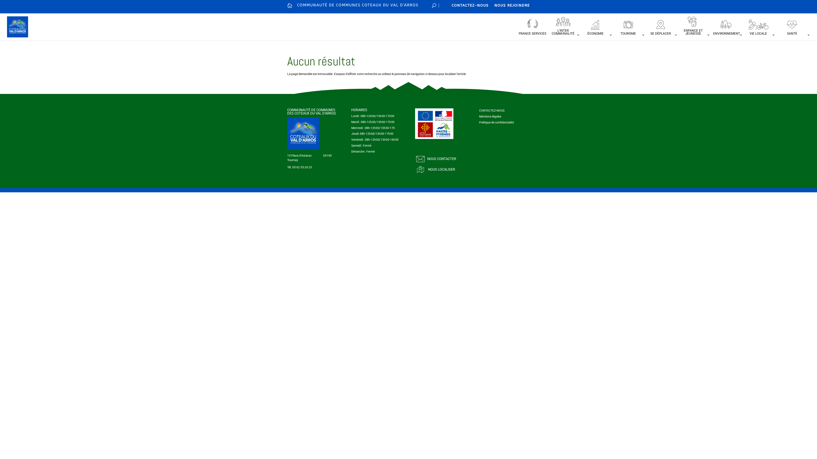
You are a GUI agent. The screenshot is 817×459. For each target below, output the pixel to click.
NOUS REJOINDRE (512, 5)
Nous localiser (441, 169)
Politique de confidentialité (496, 122)
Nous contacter (441, 159)
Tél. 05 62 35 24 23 (299, 167)
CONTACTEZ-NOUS (470, 5)
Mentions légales (490, 116)
